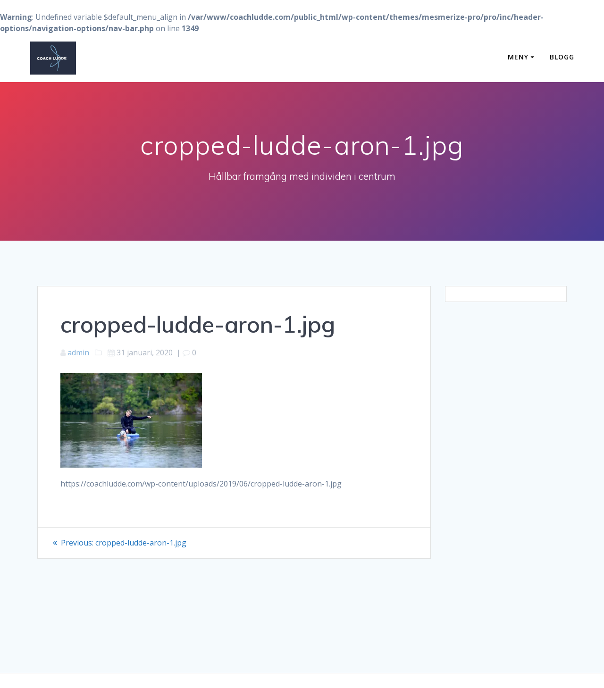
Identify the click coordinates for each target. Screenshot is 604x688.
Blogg (562, 56)
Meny (518, 56)
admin (78, 352)
